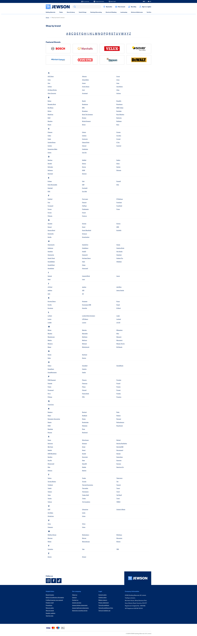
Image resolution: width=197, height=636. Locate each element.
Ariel (83, 90)
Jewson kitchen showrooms (79, 605)
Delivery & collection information (55, 597)
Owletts (84, 369)
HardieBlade (51, 261)
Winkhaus (119, 535)
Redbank (84, 415)
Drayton (84, 173)
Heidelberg (85, 248)
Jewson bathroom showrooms (80, 608)
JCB (83, 290)
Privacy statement (103, 602)
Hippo (83, 265)
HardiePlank (51, 265)
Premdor (118, 380)
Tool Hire (149, 12)
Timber (61, 12)
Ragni (49, 415)
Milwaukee (119, 330)
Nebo (49, 358)
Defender (50, 167)
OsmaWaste (119, 365)
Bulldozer (119, 121)
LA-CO (118, 322)
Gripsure (84, 234)
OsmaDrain (51, 369)
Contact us (75, 600)
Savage (118, 453)
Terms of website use (104, 610)
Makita (50, 340)
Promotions (49, 605)
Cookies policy (102, 597)
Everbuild (84, 188)
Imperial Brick (86, 276)
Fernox (50, 212)
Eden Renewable (52, 184)
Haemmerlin (51, 244)
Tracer (118, 488)
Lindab (49, 322)
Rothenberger (120, 422)
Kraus (118, 301)
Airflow (50, 86)
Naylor (49, 354)
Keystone (50, 308)
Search (74, 6)
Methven (84, 340)
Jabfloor (50, 290)
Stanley (84, 470)
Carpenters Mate (52, 149)
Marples (84, 330)
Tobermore (119, 478)
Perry (49, 393)
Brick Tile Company (87, 114)
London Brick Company (88, 316)
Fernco (50, 209)
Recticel (84, 412)
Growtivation (85, 237)
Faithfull (50, 199)
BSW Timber (119, 107)
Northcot (84, 354)
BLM (49, 118)
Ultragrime (85, 509)
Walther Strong (52, 535)
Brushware (119, 104)
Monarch (118, 337)
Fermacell (50, 206)
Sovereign (85, 457)
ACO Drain (51, 76)
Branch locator (50, 595)
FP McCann (119, 199)
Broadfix (118, 101)
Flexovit (84, 202)
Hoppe (118, 244)
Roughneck (119, 425)
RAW (49, 425)
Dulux (118, 163)
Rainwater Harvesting (54, 419)
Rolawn (118, 415)
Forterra (84, 216)
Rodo (117, 412)
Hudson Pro (119, 258)
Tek (117, 481)
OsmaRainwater (52, 372)
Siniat (83, 447)
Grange (84, 223)
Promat (118, 390)
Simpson (84, 443)
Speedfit (84, 464)
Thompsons (85, 491)
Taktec (49, 478)
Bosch (49, 124)
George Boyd (51, 230)
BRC (83, 107)
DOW (83, 170)
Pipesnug (84, 383)
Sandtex (50, 457)
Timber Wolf (85, 495)
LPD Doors (85, 319)
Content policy (102, 595)
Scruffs (50, 460)
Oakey (49, 365)
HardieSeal (51, 268)
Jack (49, 294)
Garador (50, 223)
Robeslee (84, 425)
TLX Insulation (86, 502)
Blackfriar (50, 114)
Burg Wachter (120, 114)
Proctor (118, 387)
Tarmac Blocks (52, 481)
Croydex (118, 135)
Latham (50, 316)
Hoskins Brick (120, 248)
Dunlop (118, 167)
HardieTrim (85, 244)
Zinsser (84, 557)
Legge (118, 316)
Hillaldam (119, 261)
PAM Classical (52, 380)
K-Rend (118, 308)
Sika (49, 467)
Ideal (49, 279)
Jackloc (84, 287)
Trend (118, 491)
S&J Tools (50, 447)
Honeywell (85, 268)
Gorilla (49, 237)
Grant (83, 227)
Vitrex (83, 524)
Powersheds (85, 393)
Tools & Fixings (82, 12)
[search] (86, 6)
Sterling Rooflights (121, 443)
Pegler (49, 387)
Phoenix (84, 380)
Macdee (50, 333)
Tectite (50, 498)
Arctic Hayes (85, 86)
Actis (49, 80)
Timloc (84, 498)
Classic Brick (85, 142)
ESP (83, 184)
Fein (49, 202)
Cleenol (84, 146)
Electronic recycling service (79, 610)
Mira (117, 333)
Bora (117, 124)
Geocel (50, 227)
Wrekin (118, 541)
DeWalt (84, 160)
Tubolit (49, 488)
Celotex (84, 135)
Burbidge (119, 111)
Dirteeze (118, 170)
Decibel (50, 163)
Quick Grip (51, 404)
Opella (84, 372)
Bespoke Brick (52, 104)
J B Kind (50, 287)
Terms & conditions (103, 605)
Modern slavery (102, 600)
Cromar (118, 132)
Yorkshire (50, 549)
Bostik (84, 101)
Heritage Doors (86, 258)
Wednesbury (85, 535)
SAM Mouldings (52, 453)
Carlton (50, 146)
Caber (49, 135)
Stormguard (119, 450)
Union (83, 516)
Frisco (118, 209)
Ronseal (118, 419)
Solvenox (50, 443)
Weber (49, 541)
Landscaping (123, 12)
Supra (49, 440)
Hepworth (85, 255)
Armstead (85, 93)
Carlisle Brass (51, 142)
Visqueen (50, 527)
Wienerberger (86, 541)
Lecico (49, 319)
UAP (49, 509)
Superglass (119, 457)
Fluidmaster (85, 209)
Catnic (49, 152)
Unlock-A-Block (120, 509)
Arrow (118, 76)
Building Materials (50, 12)
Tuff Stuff (119, 495)
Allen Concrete (52, 93)
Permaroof (51, 390)
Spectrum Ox (120, 467)
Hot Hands (119, 251)
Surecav (118, 464)
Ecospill (118, 181)
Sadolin (50, 450)
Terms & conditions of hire (105, 608)
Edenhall (50, 188)
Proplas (118, 393)
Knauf (118, 305)
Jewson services (76, 602)
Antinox (118, 93)
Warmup (50, 538)
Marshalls (85, 333)
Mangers (50, 343)
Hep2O (84, 251)
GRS (117, 227)
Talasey (50, 491)
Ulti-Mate (50, 513)
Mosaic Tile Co (120, 343)
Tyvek (118, 498)
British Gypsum (86, 121)
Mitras (49, 330)
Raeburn (50, 412)
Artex (118, 80)
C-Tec (118, 142)
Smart (83, 450)
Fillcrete (50, 216)
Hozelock (119, 255)
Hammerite (51, 255)
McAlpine (84, 337)
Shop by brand (50, 610)
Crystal (118, 139)
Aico (49, 83)
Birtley (49, 111)
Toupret (118, 485)
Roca (83, 429)
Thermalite (85, 488)
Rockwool (85, 432)
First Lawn (85, 199)
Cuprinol (118, 146)
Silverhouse (85, 440)
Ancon (84, 83)
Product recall (50, 602)
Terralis (84, 481)
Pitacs (84, 387)
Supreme (118, 460)
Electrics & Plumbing (111, 12)
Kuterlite (84, 308)
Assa (117, 83)
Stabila (84, 467)
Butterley (119, 118)
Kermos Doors (52, 301)
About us (74, 595)
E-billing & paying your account (54, 600)
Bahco (49, 101)
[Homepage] (137, 578)
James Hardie (120, 290)
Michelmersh (85, 347)
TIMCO (118, 502)
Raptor (50, 422)
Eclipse (50, 181)
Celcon (84, 132)
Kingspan (84, 301)
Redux (84, 419)
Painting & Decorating (96, 12)
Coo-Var (84, 152)
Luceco (84, 322)
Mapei (49, 347)
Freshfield (119, 206)
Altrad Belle (85, 80)
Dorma (84, 167)
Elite (117, 184)
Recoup (50, 432)
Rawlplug (50, 429)
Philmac (50, 397)
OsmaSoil (84, 365)
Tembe (84, 478)
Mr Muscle (119, 347)
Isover (118, 276)
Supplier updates (50, 613)
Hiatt (83, 261)
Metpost (84, 343)
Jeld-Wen (119, 287)
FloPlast (84, 206)
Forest (84, 212)
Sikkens (50, 470)
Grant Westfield (86, 230)
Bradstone (85, 104)
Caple (49, 139)
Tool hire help (49, 616)
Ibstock (50, 276)
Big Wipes (50, 107)
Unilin (83, 513)
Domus (84, 163)
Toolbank (50, 485)
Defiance (50, 170)
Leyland (118, 319)
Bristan (84, 118)
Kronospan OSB (86, 305)
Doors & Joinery (71, 12)
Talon (49, 495)
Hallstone (50, 248)
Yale (83, 549)
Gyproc (118, 223)
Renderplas (85, 422)
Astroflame (119, 86)
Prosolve (118, 397)
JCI (83, 294)
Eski (83, 181)
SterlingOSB (119, 447)
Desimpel (50, 173)
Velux (49, 524)
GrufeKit (118, 230)
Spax (83, 460)
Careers (74, 597)
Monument (119, 340)
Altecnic (84, 76)
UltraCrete (51, 516)
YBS (117, 549)
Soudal (84, 453)
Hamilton (50, 251)
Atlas (117, 90)
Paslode (50, 383)
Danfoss (50, 160)
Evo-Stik (84, 191)
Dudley (118, 160)
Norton (84, 358)
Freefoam (119, 202)
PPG (83, 397)
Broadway (85, 111)
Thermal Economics (87, 485)
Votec (83, 527)
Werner (84, 538)
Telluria (50, 502)
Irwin (83, 279)
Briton (84, 124)
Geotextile (51, 234)
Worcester (119, 538)
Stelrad (118, 440)
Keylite (50, 305)
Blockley (50, 121)
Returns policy (50, 608)
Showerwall (51, 464)
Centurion (85, 139)
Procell (118, 383)
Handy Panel (51, 258)
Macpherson (51, 337)
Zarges (50, 557)
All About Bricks (52, 90)
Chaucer (50, 132)
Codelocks (85, 149)
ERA (49, 191)
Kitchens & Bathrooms (137, 12)
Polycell (84, 390)
